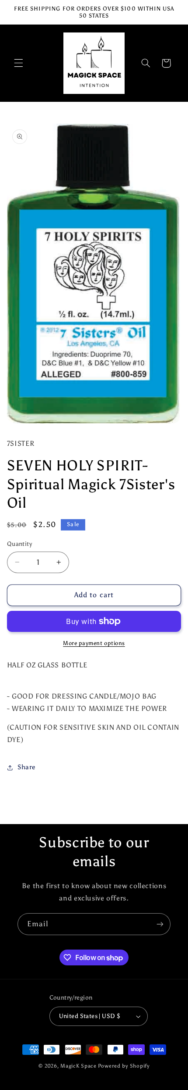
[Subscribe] (160, 924)
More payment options (94, 643)
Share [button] (26, 767)
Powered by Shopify (124, 1066)
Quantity (19, 544)
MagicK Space (78, 1066)
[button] (18, 63)
